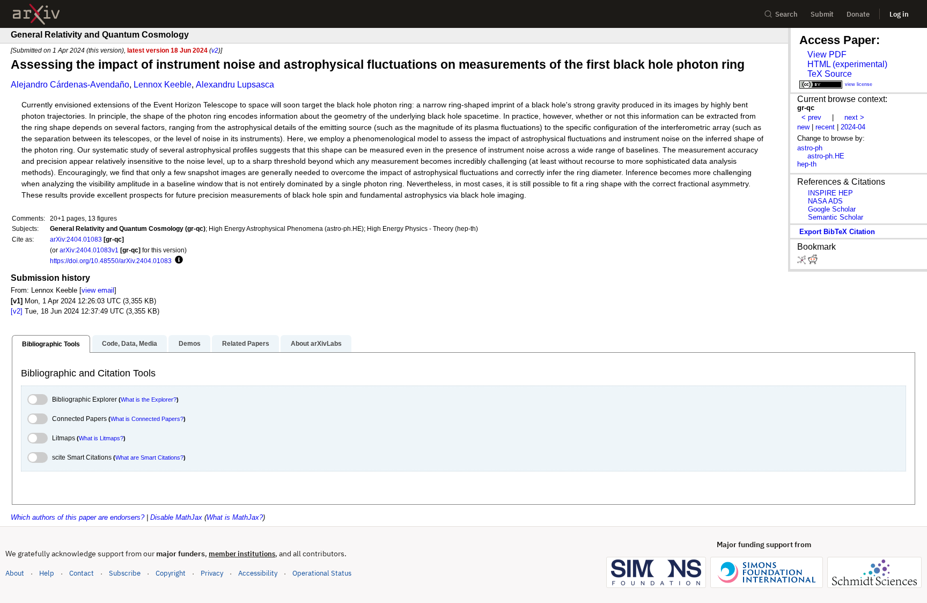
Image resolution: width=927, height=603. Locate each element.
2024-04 (853, 127)
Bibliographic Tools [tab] (51, 344)
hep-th (806, 164)
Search (786, 14)
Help (46, 573)
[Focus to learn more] (177, 260)
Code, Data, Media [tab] (129, 343)
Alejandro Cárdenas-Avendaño (70, 84)
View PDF (827, 54)
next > (854, 117)
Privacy (212, 573)
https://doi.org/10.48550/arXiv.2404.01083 (111, 260)
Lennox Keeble (163, 84)
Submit (822, 14)
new (803, 127)
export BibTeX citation (837, 232)
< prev (811, 117)
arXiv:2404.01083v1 (89, 249)
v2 (214, 50)
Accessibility (257, 573)
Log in (899, 14)
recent (825, 127)
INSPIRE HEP (830, 193)
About (14, 573)
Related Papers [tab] (245, 343)
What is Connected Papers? (147, 419)
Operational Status (321, 573)
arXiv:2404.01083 (76, 239)
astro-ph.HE (825, 156)
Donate (858, 14)
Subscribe (125, 573)
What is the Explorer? (148, 399)
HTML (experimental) (847, 64)
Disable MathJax (176, 517)
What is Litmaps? (101, 438)
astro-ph (809, 148)
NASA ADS (825, 201)
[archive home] (36, 14)
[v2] (17, 311)
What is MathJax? (235, 517)
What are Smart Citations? (149, 457)
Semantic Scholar (835, 217)
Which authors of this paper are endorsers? (77, 517)
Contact (81, 573)
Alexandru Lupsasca (235, 84)
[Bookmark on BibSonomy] (802, 262)
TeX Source (829, 73)
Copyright (171, 573)
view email (98, 290)
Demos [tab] (190, 343)
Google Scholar (832, 209)
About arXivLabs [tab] (316, 343)
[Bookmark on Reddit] (813, 262)
